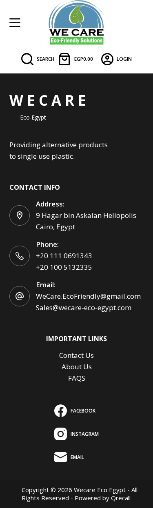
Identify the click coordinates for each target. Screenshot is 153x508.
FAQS (76, 378)
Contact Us (76, 355)
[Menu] (14, 22)
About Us (77, 366)
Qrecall (121, 498)
